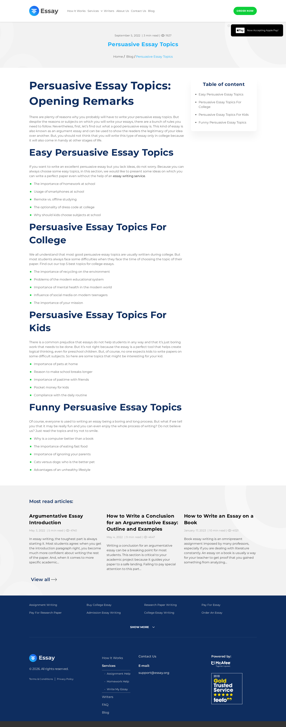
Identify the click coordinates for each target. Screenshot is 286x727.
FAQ (105, 705)
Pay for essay (211, 605)
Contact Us (138, 11)
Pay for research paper (45, 612)
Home (118, 56)
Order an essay (212, 612)
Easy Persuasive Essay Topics (221, 94)
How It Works (76, 11)
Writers (109, 11)
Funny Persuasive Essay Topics (222, 122)
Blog (151, 11)
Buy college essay (99, 605)
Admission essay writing (104, 612)
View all (40, 579)
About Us (122, 11)
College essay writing (159, 612)
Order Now (245, 10)
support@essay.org (154, 673)
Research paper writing (160, 605)
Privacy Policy (65, 679)
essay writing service (129, 176)
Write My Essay (117, 689)
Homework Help (118, 681)
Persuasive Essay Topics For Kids (224, 115)
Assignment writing (43, 605)
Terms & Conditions (41, 679)
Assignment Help (118, 673)
